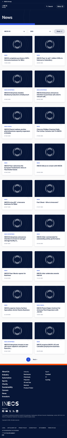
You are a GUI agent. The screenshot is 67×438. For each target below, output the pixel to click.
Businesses (27, 374)
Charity (5, 384)
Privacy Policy (23, 427)
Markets (26, 385)
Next (35, 360)
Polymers (27, 380)
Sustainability (7, 387)
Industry (5, 375)
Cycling (47, 380)
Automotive (6, 378)
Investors (6, 396)
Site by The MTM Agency (8, 433)
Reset (58, 31)
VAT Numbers (42, 427)
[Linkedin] (17, 411)
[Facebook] (3, 411)
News (4, 393)
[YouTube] (7, 411)
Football (48, 374)
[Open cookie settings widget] (3, 435)
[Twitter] (10, 411)
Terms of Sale (52, 427)
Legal (3, 427)
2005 (31, 31)
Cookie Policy (33, 427)
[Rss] (14, 411)
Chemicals (27, 377)
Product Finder (28, 388)
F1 (46, 377)
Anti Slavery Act (12, 427)
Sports (4, 381)
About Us (5, 371)
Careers (5, 390)
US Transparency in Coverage (10, 430)
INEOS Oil (7, 31)
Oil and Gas (27, 382)
